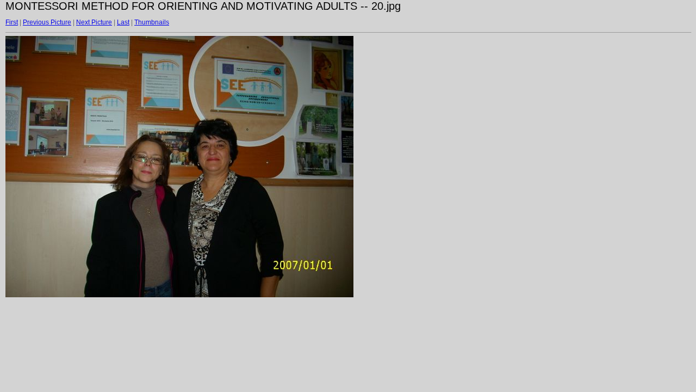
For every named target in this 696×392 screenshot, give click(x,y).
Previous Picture (47, 22)
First (11, 22)
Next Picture (94, 22)
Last (123, 22)
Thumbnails (151, 22)
